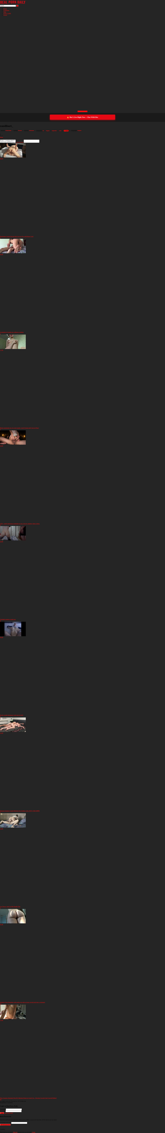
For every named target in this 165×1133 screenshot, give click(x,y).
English (79, 130)
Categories (6, 10)
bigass (48, 130)
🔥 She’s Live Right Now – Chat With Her (82, 117)
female (20, 130)
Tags (4, 12)
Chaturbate (8, 130)
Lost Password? (8, 1113)
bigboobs (54, 130)
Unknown (31, 130)
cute (60, 130)
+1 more (66, 130)
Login (2, 1113)
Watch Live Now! (82, 111)
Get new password (5, 1124)
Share (1, 137)
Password (2, 1111)
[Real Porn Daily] (13, 4)
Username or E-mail (5, 1123)
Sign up (15, 1132)
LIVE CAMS (7, 13)
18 (43, 130)
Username (3, 1109)
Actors (5, 15)
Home (5, 9)
